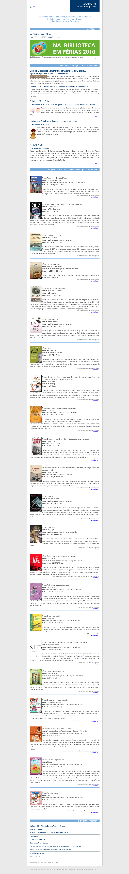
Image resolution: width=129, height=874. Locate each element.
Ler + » (97, 59)
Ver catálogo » (95, 197)
